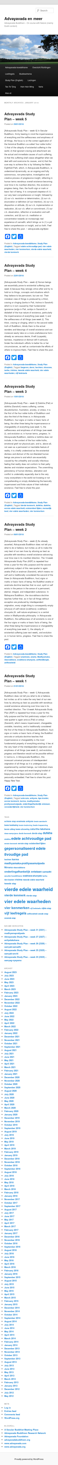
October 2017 (10, 1202)
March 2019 (10, 1148)
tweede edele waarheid (28, 370)
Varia (41, 86)
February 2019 (11, 1151)
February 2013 (11, 1382)
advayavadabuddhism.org (17, 1439)
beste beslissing (11, 825)
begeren (25, 367)
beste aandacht (40, 821)
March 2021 (10, 1067)
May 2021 (9, 1060)
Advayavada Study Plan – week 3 (19, 389)
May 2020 (9, 1101)
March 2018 (10, 1189)
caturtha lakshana (40, 829)
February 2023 (11, 992)
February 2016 (11, 1270)
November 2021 (12, 1040)
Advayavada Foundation (16, 1436)
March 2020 (10, 1107)
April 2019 (9, 1144)
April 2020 (9, 1104)
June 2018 (9, 1179)
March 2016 (10, 1267)
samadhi (46, 871)
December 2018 (11, 1158)
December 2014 (11, 1307)
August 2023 (10, 972)
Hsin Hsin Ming (27, 86)
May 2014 (9, 1331)
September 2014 (12, 1317)
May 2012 (9, 1395)
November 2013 (12, 1351)
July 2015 (9, 1284)
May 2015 (9, 1290)
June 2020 (9, 1097)
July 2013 (9, 1365)
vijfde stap (46, 908)
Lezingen (32, 80)
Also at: (8, 93)
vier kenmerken (22, 249)
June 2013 (9, 1368)
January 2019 (10, 1155)
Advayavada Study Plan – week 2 (19, 527)
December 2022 (11, 999)
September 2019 (12, 1128)
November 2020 (12, 1080)
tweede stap (10, 883)
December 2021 (11, 1036)
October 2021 (10, 1043)
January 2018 (10, 1195)
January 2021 (10, 1073)
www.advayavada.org (14, 1446)
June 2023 (9, 978)
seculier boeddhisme (13, 876)
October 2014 (10, 1314)
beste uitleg (9, 829)
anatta (33, 656)
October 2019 (10, 1124)
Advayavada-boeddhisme (16, 67)
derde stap (37, 833)
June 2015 (9, 1287)
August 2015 (10, 1280)
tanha (7, 370)
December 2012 (11, 1389)
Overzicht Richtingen (41, 67)
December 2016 (11, 1236)
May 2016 (9, 1260)
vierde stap (31, 895)
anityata (33, 798)
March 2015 (10, 1297)
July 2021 (9, 1053)
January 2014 (10, 1345)
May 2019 (9, 1141)
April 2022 (9, 1023)
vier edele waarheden (19, 511)
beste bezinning (25, 825)
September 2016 (12, 1246)
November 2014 (12, 1311)
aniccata (25, 798)
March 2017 (10, 1226)
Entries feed (10, 1411)
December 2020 (11, 1077)
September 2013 (12, 1358)
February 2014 (11, 1341)
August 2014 (10, 1321)
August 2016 (10, 1250)
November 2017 (12, 1199)
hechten (39, 367)
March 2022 (10, 1026)
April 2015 (9, 1294)
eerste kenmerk (11, 801)
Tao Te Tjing (10, 86)
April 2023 (9, 985)
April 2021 (9, 1063)
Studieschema (25, 73)
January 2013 (10, 1385)
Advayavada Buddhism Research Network (25, 1433)
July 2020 (9, 1094)
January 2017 (10, 1233)
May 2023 (9, 982)
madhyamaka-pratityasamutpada (24, 863)
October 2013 (10, 1355)
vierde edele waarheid (41, 249)
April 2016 (9, 1263)
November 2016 (12, 1239)
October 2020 (10, 1084)
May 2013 (9, 1372)
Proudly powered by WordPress (29, 1459)
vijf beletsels (21, 373)
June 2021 (9, 1056)
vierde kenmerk (11, 252)
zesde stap (43, 913)
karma (23, 801)
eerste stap (23, 843)
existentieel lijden (34, 508)
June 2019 (9, 1138)
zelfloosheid (9, 662)
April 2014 (9, 1334)
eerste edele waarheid (14, 508)
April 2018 (9, 1185)
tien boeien (9, 879)
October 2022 (10, 1006)
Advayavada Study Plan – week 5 (19, 116)
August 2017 (10, 1209)
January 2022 (10, 1033)
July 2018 (9, 1175)
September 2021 (12, 1046)
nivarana (48, 367)
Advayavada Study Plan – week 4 (19, 268)
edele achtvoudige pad (31, 246)
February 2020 (11, 1111)
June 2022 (9, 1016)
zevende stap (10, 918)
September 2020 (12, 1087)
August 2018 (10, 1172)
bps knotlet (43, 798)
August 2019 (10, 1131)
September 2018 (12, 1168)
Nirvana (8, 867)
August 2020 (10, 1090)
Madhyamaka (43, 656)
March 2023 (10, 989)
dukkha (47, 505)
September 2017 (12, 1206)
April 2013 (9, 1375)
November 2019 (12, 1121)
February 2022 (11, 1029)
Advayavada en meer (23, 18)
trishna (13, 370)
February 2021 (11, 1070)
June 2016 (9, 1256)
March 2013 (10, 1378)
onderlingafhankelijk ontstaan (36, 803)
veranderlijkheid (11, 806)
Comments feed (12, 1414)
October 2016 (10, 1243)
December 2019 (11, 1117)
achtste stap (10, 821)
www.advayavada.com (15, 1443)
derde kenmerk (28, 505)
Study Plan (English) (14, 80)
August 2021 (10, 1050)
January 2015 (10, 1304)
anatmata (25, 656)
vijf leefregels (15, 913)
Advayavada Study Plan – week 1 (19, 678)
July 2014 (9, 1324)
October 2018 (10, 1165)
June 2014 (9, 1328)
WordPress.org (11, 1417)
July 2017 (9, 1212)
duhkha (39, 505)
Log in (7, 1407)
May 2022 (9, 1019)
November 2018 (12, 1161)
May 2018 (9, 1182)
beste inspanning (40, 825)
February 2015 (11, 1300)
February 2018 (11, 1192)
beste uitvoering (22, 829)
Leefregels (10, 73)
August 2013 (10, 1361)
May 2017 (9, 1219)
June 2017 (9, 1216)
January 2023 (10, 995)
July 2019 (9, 1134)
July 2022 (9, 1012)
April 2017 (9, 1222)
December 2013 (11, 1348)
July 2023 (9, 975)
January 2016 (10, 1273)
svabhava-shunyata (26, 659)
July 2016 (9, 1253)
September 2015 (12, 1277)
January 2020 (10, 1114)
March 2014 (10, 1338)
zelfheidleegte (42, 659)
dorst (31, 367)
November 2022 (12, 1002)
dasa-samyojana (11, 833)
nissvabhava (10, 659)
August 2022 (10, 1009)
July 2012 (9, 1392)
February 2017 (11, 1229)
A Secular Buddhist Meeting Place (21, 1429)
